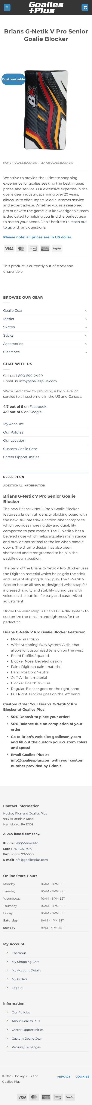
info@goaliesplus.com (38, 381)
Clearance (11, 352)
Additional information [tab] (24, 485)
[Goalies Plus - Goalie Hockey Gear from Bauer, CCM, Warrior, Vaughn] (46, 8)
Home (7, 162)
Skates (9, 327)
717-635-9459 (22, 849)
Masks (8, 319)
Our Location (14, 440)
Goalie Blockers (26, 162)
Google (36, 412)
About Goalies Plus (26, 1021)
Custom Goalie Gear (20, 449)
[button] (7, 7)
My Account (13, 424)
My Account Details (26, 970)
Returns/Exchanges (26, 1047)
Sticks (8, 335)
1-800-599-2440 (29, 376)
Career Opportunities (21, 457)
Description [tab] (13, 477)
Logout (17, 988)
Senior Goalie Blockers (57, 162)
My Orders (19, 979)
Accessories (13, 344)
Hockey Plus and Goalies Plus (25, 813)
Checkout (19, 953)
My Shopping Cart (25, 962)
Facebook (38, 407)
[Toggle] (86, 310)
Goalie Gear (12, 311)
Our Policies (13, 432)
